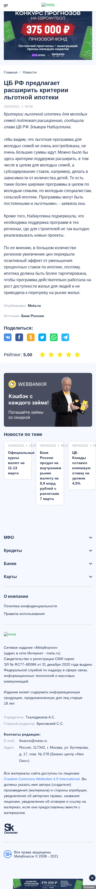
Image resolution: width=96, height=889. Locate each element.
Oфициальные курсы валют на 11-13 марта (21, 463)
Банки (10, 564)
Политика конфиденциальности (30, 606)
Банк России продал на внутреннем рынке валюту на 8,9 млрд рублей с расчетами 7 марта (50, 476)
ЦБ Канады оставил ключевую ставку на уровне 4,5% (81, 468)
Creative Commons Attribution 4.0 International (42, 779)
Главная (11, 72)
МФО (9, 538)
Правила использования (24, 614)
